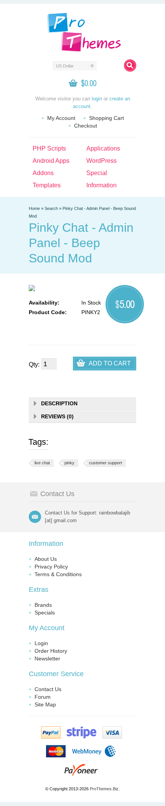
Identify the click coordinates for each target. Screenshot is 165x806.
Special (96, 173)
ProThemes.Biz (104, 788)
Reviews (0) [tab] (57, 416)
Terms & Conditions (58, 574)
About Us (46, 559)
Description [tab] (59, 403)
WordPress (101, 160)
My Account (61, 118)
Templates (47, 185)
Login (41, 643)
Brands (43, 605)
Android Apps (51, 160)
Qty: (34, 364)
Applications (103, 148)
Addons (43, 173)
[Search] (130, 65)
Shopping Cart (106, 118)
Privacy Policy (51, 567)
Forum (43, 697)
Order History (51, 651)
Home (34, 208)
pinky (69, 462)
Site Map (45, 704)
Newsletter (47, 658)
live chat (42, 462)
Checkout (85, 126)
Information (101, 185)
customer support (105, 462)
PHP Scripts (49, 148)
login (97, 99)
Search (51, 208)
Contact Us (48, 689)
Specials (45, 612)
